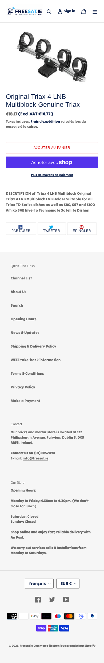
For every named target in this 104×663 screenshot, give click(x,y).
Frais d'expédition (45, 121)
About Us (18, 291)
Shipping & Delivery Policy (33, 346)
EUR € (66, 583)
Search (17, 305)
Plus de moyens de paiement (52, 175)
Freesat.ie (26, 646)
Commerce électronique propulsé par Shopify (64, 646)
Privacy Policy (23, 387)
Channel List (21, 278)
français (37, 583)
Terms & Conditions (27, 373)
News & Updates (25, 332)
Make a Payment (25, 400)
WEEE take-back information (36, 359)
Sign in (70, 10)
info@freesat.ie (35, 458)
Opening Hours (24, 319)
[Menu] (95, 11)
